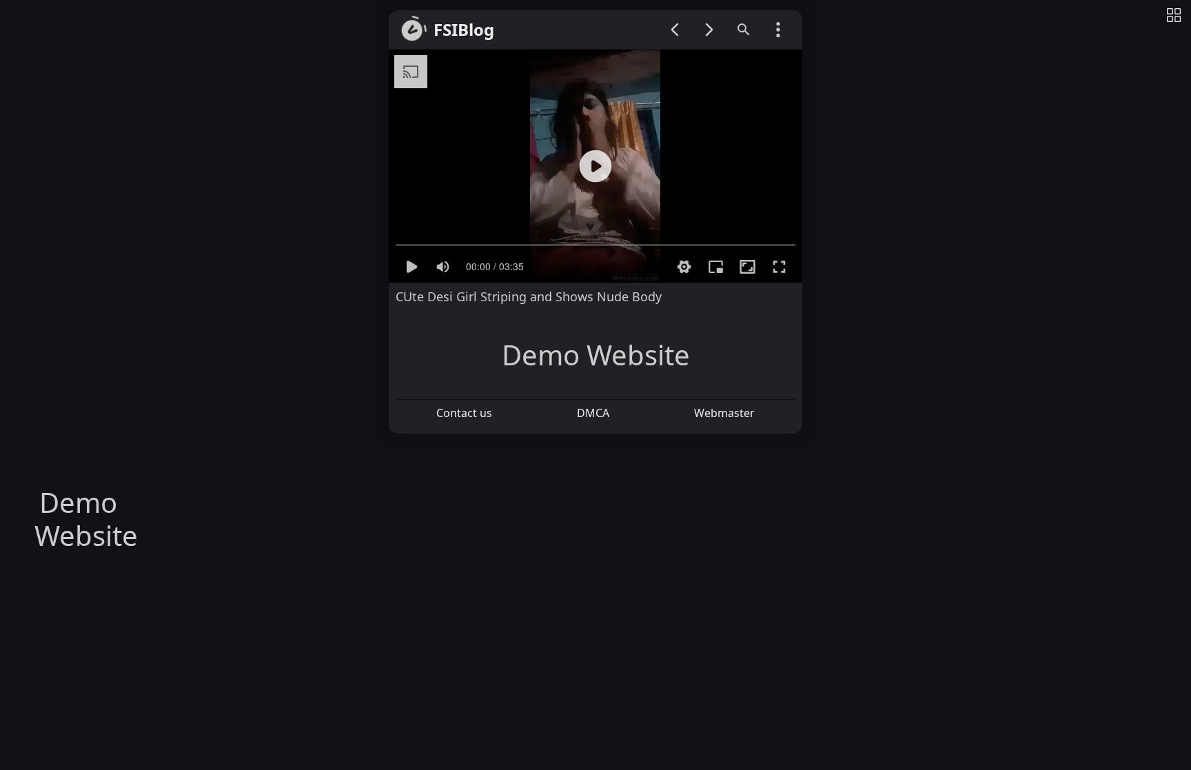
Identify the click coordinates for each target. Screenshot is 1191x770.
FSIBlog (464, 30)
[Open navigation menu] (778, 29)
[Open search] (743, 29)
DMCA (593, 413)
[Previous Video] (675, 29)
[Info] (1173, 16)
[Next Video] (709, 29)
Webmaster (724, 413)
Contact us (464, 413)
